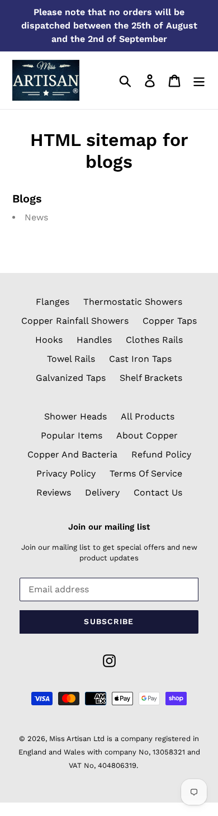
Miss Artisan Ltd (77, 738)
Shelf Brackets (151, 377)
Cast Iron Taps (140, 358)
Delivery (102, 492)
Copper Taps (170, 320)
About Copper (147, 435)
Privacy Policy (66, 473)
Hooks (49, 339)
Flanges (52, 301)
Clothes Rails (154, 339)
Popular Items (71, 435)
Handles (94, 339)
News (36, 217)
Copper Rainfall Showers (75, 320)
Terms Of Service (146, 473)
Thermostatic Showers (132, 301)
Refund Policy (161, 454)
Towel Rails (71, 358)
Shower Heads (75, 416)
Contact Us (158, 492)
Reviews (53, 492)
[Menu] (199, 80)
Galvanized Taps (71, 377)
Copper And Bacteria (72, 454)
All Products (147, 416)
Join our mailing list (109, 527)
